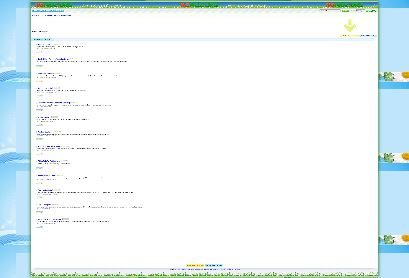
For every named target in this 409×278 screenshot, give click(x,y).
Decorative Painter (45, 74)
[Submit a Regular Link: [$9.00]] (368, 36)
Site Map (237, 269)
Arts (37, 15)
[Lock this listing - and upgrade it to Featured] (39, 52)
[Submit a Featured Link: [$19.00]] (350, 36)
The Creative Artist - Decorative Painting (54, 103)
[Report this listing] (42, 52)
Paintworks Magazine (46, 176)
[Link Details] (58, 45)
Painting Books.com (46, 132)
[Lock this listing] (37, 52)
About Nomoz (214, 269)
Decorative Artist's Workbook (49, 219)
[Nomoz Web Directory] (50, 5)
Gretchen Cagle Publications (49, 147)
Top (33, 15)
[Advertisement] (70, 23)
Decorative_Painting (52, 15)
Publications (66, 15)
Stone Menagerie (44, 205)
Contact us (229, 269)
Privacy (222, 269)
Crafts (42, 15)
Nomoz (185, 269)
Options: (352, 11)
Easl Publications (45, 190)
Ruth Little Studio (45, 88)
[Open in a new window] (54, 45)
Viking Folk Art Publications (49, 161)
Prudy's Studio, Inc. (45, 45)
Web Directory (192, 269)
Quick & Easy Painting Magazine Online (53, 59)
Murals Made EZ (44, 117)
